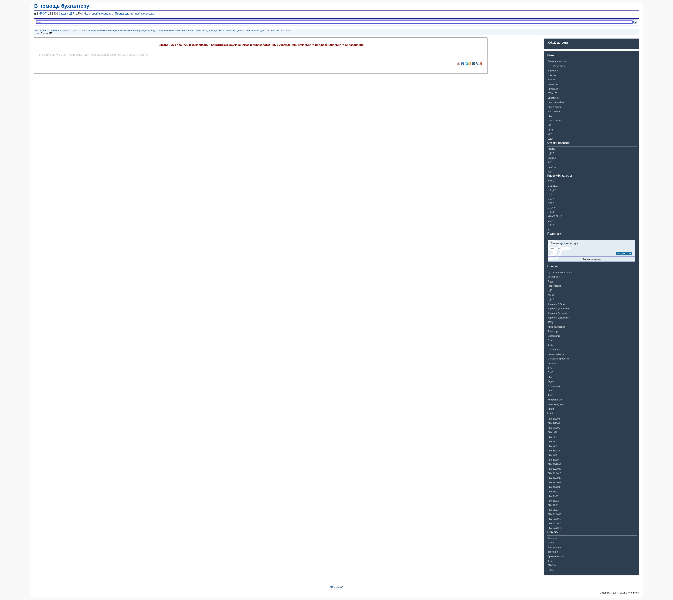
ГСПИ (550, 570)
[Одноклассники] (470, 63)
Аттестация (554, 386)
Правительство (556, 556)
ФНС (550, 367)
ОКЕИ (551, 199)
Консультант (554, 547)
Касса (551, 295)
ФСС (550, 162)
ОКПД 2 (552, 190)
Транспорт (553, 331)
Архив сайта (554, 107)
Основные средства (558, 358)
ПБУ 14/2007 (554, 482)
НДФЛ (551, 153)
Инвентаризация (556, 326)
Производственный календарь (135, 13)
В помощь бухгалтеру (61, 6)
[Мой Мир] (473, 63)
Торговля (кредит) (557, 313)
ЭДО (550, 139)
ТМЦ (550, 322)
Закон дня (553, 551)
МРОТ (43, 13)
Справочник (554, 98)
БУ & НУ (552, 93)
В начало (336, 587)
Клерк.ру (552, 538)
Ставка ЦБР (67, 13)
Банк (550, 340)
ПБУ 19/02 (553, 505)
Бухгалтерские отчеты (560, 272)
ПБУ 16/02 (553, 491)
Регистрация (554, 285)
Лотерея (552, 363)
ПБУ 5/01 (552, 437)
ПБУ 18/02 (553, 500)
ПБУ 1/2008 (554, 418)
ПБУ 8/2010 (554, 450)
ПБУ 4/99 (552, 432)
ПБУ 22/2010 (554, 519)
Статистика (554, 349)
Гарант (551, 542)
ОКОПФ (552, 207)
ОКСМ (551, 181)
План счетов (554, 120)
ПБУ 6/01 (552, 441)
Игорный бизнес (556, 354)
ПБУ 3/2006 (554, 428)
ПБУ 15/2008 (554, 487)
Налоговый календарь (98, 13)
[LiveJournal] (477, 63)
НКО (550, 377)
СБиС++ (552, 565)
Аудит (551, 381)
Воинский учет (555, 404)
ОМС (550, 372)
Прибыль (552, 167)
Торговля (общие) (557, 304)
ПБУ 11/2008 (554, 464)
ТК (75, 30)
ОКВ (550, 194)
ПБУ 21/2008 (554, 514)
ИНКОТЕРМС (555, 216)
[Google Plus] (481, 63)
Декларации (554, 276)
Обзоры (552, 75)
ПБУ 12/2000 (554, 469)
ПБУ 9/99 (552, 455)
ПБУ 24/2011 (554, 528)
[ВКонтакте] (462, 63)
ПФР (550, 390)
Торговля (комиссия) (558, 308)
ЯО (549, 125)
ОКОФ (551, 212)
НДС (550, 171)
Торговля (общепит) (558, 317)
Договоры (553, 84)
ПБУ (550, 116)
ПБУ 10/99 (553, 459)
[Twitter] (466, 63)
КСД (550, 229)
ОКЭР (551, 225)
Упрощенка (553, 70)
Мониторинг (554, 111)
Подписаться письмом (592, 259)
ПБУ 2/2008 (554, 423)
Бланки (551, 79)
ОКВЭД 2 (553, 185)
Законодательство (60, 30)
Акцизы (551, 149)
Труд (550, 281)
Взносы (552, 158)
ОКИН (551, 221)
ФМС (550, 395)
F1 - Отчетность (556, 66)
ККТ (550, 134)
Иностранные (555, 399)
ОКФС (551, 203)
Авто (550, 129)
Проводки (553, 88)
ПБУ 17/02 (553, 496)
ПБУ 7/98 (552, 446)
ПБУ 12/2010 (554, 473)
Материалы (554, 336)
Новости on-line (556, 102)
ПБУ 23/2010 (554, 523)
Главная (42, 30)
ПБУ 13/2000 (554, 478)
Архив (551, 408)
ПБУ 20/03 (553, 510)
